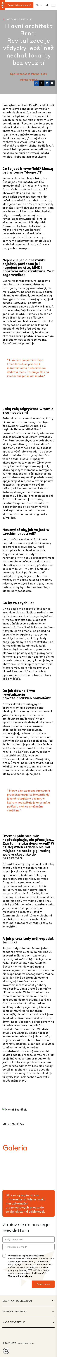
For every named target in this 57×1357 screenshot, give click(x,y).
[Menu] (53, 5)
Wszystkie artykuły (20, 19)
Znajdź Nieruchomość (19, 5)
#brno (35, 73)
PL (37, 5)
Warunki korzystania (20, 1276)
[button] (6, 1351)
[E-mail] (52, 83)
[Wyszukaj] (47, 5)
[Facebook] (36, 83)
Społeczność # (20, 73)
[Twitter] (41, 83)
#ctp (43, 73)
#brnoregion (28, 79)
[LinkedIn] (46, 83)
